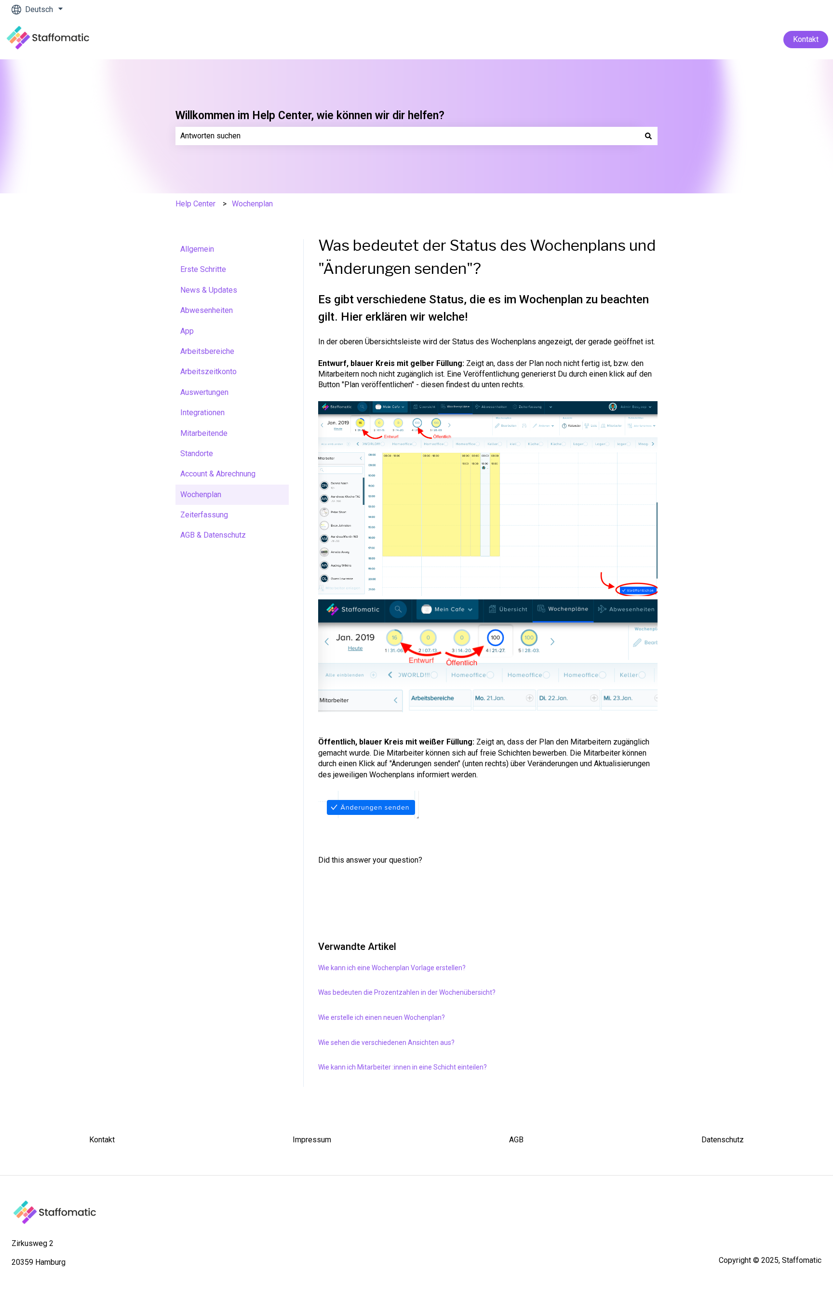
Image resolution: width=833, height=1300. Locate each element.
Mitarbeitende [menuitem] (204, 433)
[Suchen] (648, 136)
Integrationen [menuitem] (202, 412)
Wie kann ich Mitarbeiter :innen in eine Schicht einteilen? (402, 1067)
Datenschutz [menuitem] (722, 1139)
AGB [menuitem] (516, 1139)
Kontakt (806, 39)
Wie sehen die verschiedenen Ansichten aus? (386, 1042)
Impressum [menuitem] (312, 1139)
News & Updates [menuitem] (208, 290)
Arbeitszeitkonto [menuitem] (208, 371)
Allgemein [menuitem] (197, 249)
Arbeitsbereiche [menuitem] (207, 351)
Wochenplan (252, 203)
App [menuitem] (187, 331)
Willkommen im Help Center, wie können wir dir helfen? (309, 115)
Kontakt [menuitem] (102, 1139)
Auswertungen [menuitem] (204, 392)
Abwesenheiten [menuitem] (206, 310)
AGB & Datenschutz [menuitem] (213, 535)
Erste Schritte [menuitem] (203, 269)
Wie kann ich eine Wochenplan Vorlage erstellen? (392, 968)
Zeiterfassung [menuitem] (204, 514)
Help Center (195, 203)
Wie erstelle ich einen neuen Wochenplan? (381, 1017)
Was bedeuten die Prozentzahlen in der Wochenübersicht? (407, 992)
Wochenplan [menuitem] (200, 494)
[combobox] (407, 136)
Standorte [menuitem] (196, 453)
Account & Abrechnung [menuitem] (217, 473)
